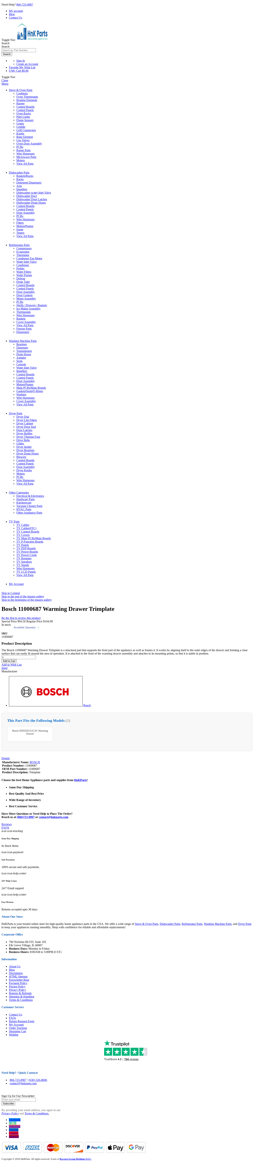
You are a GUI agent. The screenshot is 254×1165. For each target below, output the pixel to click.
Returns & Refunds (20, 993)
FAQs (12, 1017)
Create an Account (27, 64)
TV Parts (14, 521)
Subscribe (8, 1103)
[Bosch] (46, 705)
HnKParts (80, 780)
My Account (16, 584)
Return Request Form (21, 1021)
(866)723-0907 (26, 817)
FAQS (5, 827)
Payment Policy (18, 983)
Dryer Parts (15, 413)
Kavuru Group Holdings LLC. (75, 1159)
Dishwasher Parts (19, 172)
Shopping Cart (17, 1031)
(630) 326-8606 (38, 1080)
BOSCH (35, 762)
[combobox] (18, 50)
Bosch (87, 705)
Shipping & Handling (21, 996)
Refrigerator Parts (19, 245)
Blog (12, 14)
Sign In (20, 60)
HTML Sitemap (18, 976)
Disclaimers (16, 973)
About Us (14, 966)
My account (16, 10)
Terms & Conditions (21, 999)
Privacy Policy (17, 989)
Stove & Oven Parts (20, 90)
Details (5, 758)
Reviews (6, 824)
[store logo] (32, 39)
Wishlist (13, 1034)
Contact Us (15, 17)
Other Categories (19, 492)
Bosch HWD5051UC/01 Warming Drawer (30, 732)
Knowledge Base (19, 979)
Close (4, 80)
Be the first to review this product (21, 618)
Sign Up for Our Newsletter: (18, 1096)
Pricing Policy (17, 986)
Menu (4, 83)
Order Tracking (18, 1028)
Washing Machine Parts (23, 340)
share (4, 668)
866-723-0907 (24, 4)
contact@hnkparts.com (53, 817)
